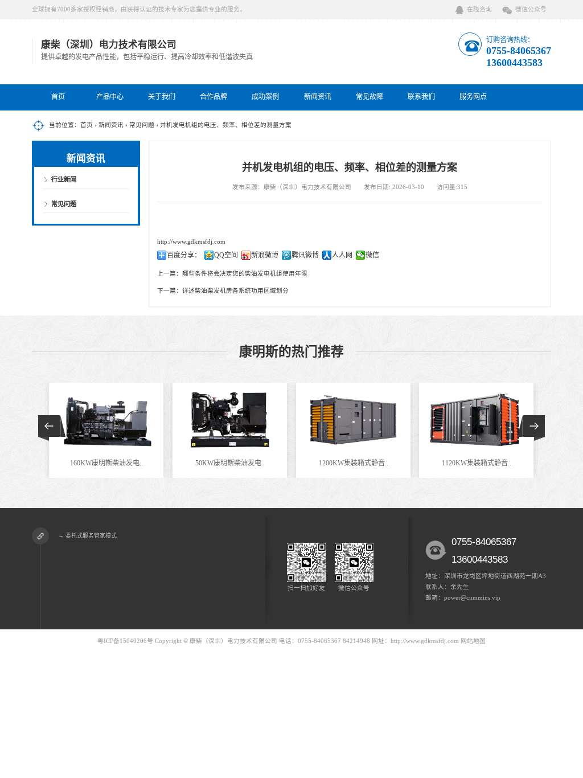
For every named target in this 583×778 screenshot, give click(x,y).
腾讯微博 (305, 255)
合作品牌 (213, 97)
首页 (58, 97)
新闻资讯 (317, 97)
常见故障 (369, 97)
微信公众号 (531, 9)
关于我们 (161, 97)
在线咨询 (479, 9)
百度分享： (184, 255)
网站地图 (473, 641)
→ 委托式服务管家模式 (87, 536)
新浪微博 (264, 255)
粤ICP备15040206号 (125, 641)
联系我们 (421, 97)
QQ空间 (226, 255)
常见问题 (141, 125)
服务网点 (473, 97)
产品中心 (110, 97)
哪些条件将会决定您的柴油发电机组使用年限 (244, 274)
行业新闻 (63, 179)
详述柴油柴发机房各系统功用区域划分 (235, 291)
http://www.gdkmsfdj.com (191, 242)
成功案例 (265, 97)
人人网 (342, 255)
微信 (372, 255)
